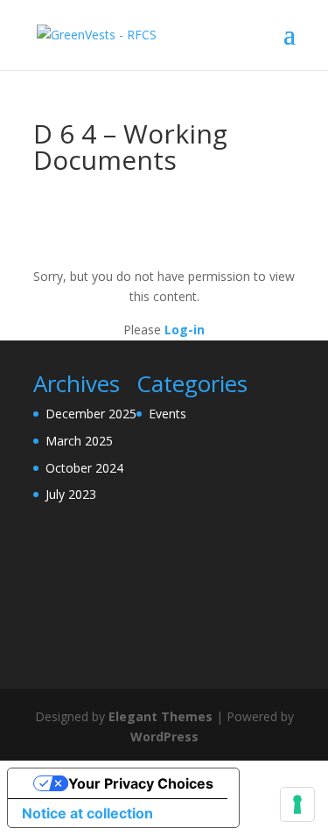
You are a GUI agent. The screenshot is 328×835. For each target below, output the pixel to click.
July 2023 (70, 494)
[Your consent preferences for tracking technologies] (297, 804)
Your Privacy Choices (140, 783)
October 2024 (84, 468)
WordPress (164, 736)
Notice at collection (87, 813)
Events (167, 413)
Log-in (184, 329)
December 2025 (90, 413)
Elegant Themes (160, 716)
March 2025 (79, 440)
